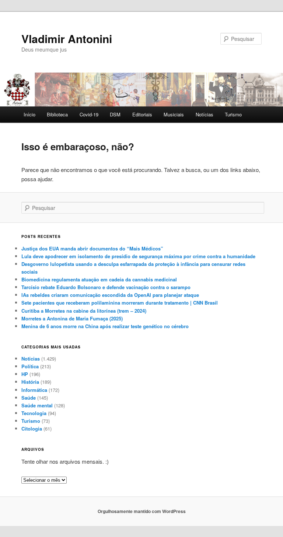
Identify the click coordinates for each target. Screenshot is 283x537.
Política (30, 366)
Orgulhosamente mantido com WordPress (142, 511)
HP (24, 374)
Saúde (28, 397)
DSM (115, 114)
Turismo (233, 114)
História (30, 381)
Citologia (31, 428)
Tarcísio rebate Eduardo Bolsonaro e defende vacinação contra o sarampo (106, 287)
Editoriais (142, 114)
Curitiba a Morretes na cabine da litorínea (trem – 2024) (83, 310)
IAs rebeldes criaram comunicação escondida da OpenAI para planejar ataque (110, 294)
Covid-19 (89, 114)
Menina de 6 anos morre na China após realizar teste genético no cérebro (105, 326)
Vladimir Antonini (66, 38)
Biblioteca (57, 114)
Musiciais (174, 114)
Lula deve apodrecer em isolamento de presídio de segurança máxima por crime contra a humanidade (138, 256)
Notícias (204, 114)
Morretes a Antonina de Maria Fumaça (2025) (72, 318)
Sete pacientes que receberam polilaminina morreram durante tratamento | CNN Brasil (119, 302)
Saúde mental (37, 405)
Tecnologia (33, 413)
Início (29, 114)
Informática (34, 389)
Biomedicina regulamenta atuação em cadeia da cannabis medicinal (99, 279)
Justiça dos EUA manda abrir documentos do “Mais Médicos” (92, 248)
